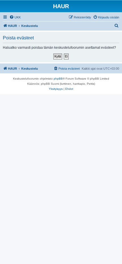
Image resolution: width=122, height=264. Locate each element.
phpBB (58, 78)
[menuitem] (15, 17)
